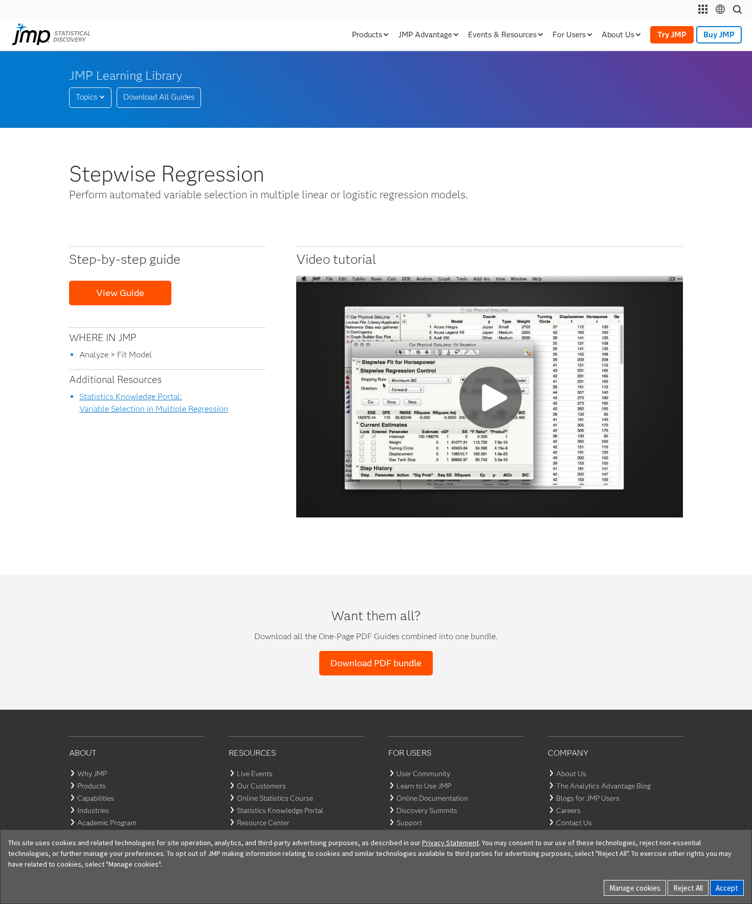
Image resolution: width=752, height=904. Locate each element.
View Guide (120, 293)
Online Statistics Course (275, 798)
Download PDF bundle (376, 663)
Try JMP (672, 34)
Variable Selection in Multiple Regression (153, 409)
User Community (423, 773)
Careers (568, 810)
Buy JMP (719, 34)
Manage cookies (634, 888)
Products (91, 785)
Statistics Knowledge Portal (280, 810)
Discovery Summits (426, 810)
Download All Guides (158, 97)
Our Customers (261, 785)
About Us (571, 773)
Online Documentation (432, 798)
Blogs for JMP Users (588, 798)
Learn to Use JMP (423, 785)
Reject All (688, 888)
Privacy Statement (450, 842)
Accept (727, 888)
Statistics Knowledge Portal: (130, 396)
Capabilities (95, 798)
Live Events (255, 773)
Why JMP (92, 773)
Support (409, 822)
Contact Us (574, 822)
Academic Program (107, 822)
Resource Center (263, 822)
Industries (93, 810)
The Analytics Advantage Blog (603, 785)
